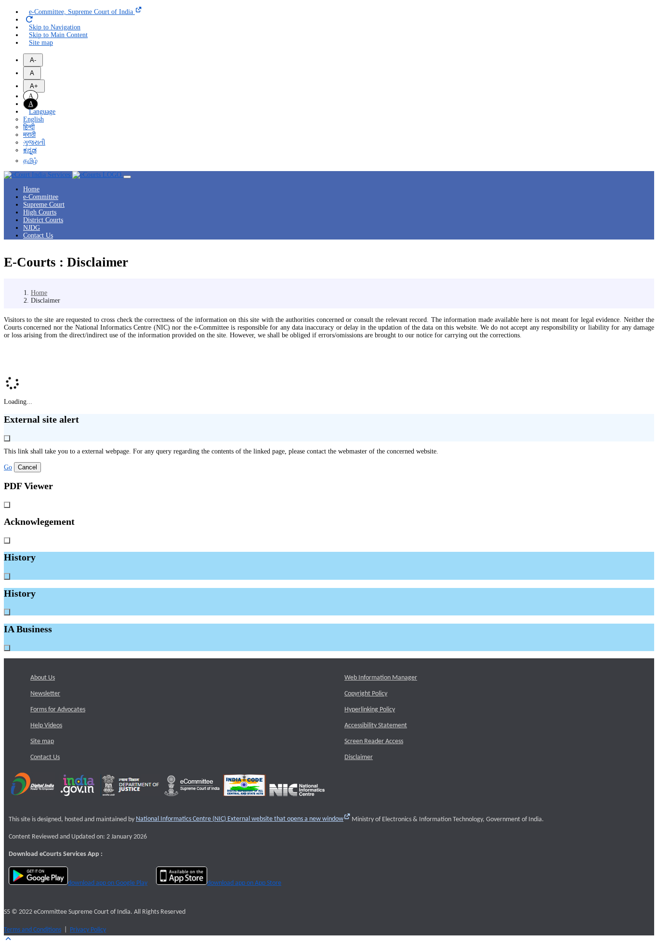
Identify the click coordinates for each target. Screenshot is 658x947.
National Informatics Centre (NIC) (239, 819)
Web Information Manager (380, 678)
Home (31, 189)
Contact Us (38, 235)
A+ (34, 86)
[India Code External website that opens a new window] (244, 799)
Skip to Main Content (58, 35)
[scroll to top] (8, 939)
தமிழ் (30, 160)
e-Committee (40, 196)
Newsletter (45, 694)
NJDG (31, 227)
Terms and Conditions (32, 930)
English (33, 119)
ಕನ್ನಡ (30, 150)
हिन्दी (29, 127)
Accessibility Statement (375, 725)
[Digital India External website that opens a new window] (32, 799)
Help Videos (46, 725)
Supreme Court (44, 204)
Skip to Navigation (54, 27)
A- (33, 60)
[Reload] (29, 20)
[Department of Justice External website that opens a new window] (131, 799)
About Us (42, 678)
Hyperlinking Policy (369, 710)
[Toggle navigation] (127, 176)
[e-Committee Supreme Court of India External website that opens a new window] (192, 799)
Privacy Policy (88, 930)
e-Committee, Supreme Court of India (82, 11)
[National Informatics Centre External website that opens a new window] (297, 799)
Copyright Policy (365, 694)
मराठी (29, 134)
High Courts (39, 212)
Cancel (27, 467)
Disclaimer (358, 757)
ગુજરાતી (34, 142)
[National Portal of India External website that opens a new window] (78, 799)
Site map (41, 42)
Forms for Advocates (57, 710)
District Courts (43, 220)
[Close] (7, 438)
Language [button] (42, 111)
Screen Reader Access (373, 741)
